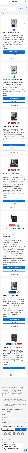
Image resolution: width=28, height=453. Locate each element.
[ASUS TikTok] (22, 433)
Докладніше (14, 54)
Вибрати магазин (14, 51)
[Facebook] (14, 433)
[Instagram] (5, 433)
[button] (2, 1)
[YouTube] (9, 433)
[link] (14, 1)
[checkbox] (14, 59)
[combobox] (8, 9)
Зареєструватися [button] (20, 429)
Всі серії (8, 411)
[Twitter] (18, 433)
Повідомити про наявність (14, 267)
